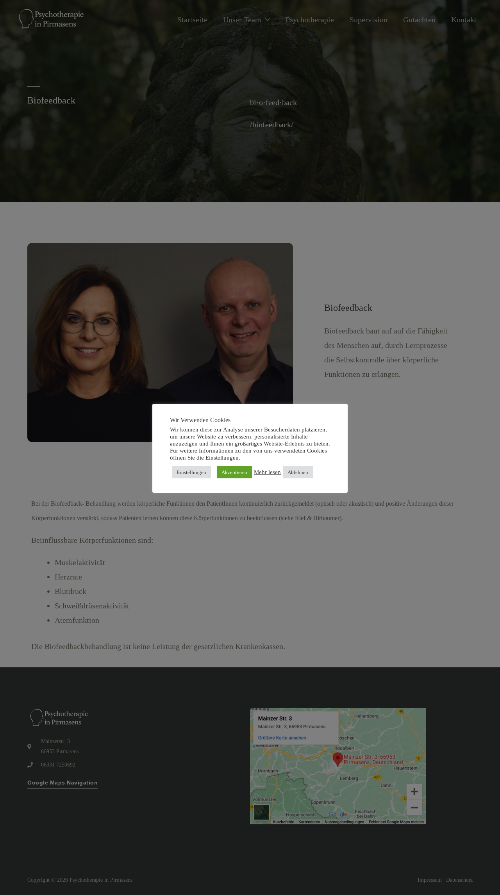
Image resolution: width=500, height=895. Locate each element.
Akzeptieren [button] (234, 472)
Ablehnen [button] (298, 472)
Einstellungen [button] (191, 472)
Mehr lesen (267, 472)
